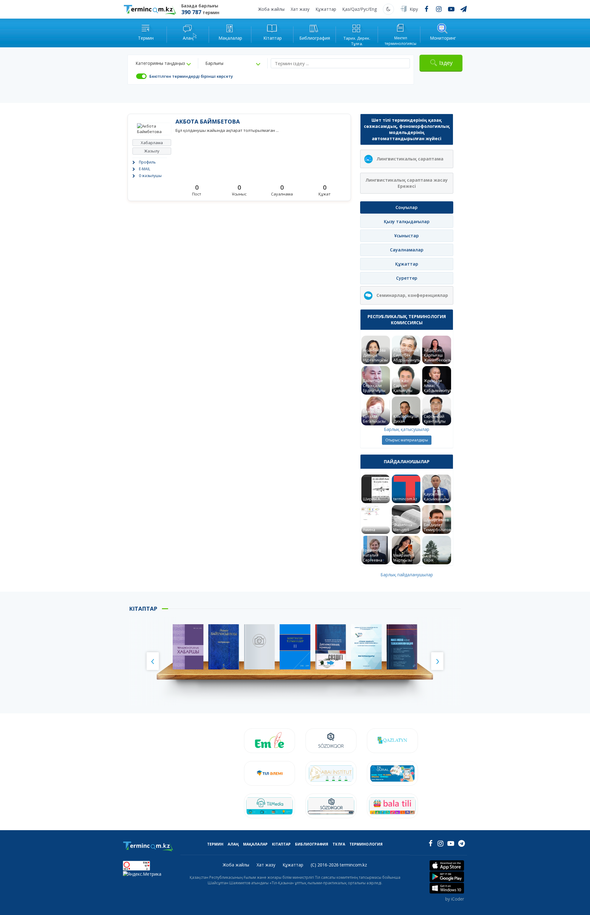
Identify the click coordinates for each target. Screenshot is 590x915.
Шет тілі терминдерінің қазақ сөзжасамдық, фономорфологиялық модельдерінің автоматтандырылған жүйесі (407, 129)
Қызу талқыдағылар (407, 221)
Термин (215, 844)
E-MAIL (144, 169)
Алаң (233, 844)
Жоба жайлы (271, 9)
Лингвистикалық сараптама (409, 159)
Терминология (366, 844)
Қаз (346, 9)
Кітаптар (281, 844)
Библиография (311, 844)
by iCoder (454, 899)
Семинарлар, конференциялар (412, 295)
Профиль (147, 162)
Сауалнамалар (406, 250)
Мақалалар (255, 844)
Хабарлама (152, 142)
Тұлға (338, 844)
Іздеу (446, 62)
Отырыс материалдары (406, 440)
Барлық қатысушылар (406, 429)
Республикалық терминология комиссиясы (407, 319)
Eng (373, 9)
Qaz (355, 9)
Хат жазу (300, 9)
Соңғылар (406, 207)
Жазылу (151, 151)
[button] (163, 63)
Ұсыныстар (406, 236)
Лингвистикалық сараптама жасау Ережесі (406, 183)
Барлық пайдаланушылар (406, 575)
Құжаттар (326, 9)
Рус (364, 9)
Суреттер (406, 278)
